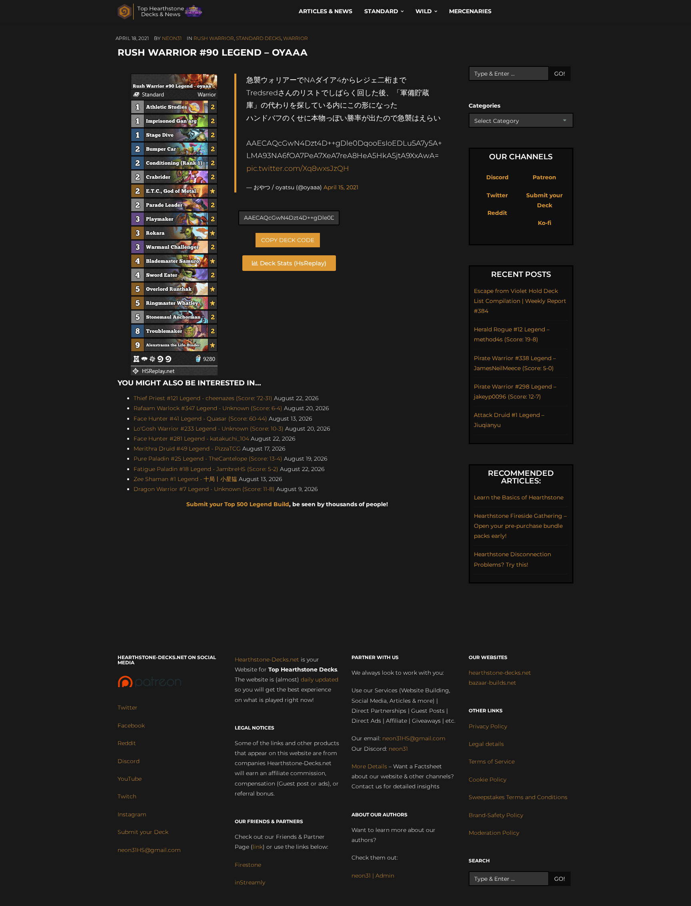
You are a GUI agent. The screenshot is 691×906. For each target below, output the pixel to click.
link (258, 846)
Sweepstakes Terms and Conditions (518, 797)
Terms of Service (492, 761)
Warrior (295, 38)
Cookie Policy (487, 779)
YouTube (130, 778)
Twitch (127, 796)
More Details (369, 766)
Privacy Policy (488, 726)
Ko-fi (544, 222)
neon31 (172, 38)
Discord (497, 177)
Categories (484, 105)
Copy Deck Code (287, 240)
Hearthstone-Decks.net (267, 659)
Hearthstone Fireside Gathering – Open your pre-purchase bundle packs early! (520, 525)
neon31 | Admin (372, 875)
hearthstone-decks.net (500, 672)
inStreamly (250, 882)
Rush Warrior (214, 38)
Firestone (248, 864)
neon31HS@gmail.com (149, 850)
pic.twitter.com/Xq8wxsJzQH (297, 168)
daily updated (319, 679)
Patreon (544, 177)
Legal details (486, 744)
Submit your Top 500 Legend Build (237, 504)
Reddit (497, 212)
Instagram (132, 814)
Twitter (497, 195)
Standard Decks (258, 38)
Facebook (131, 725)
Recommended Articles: (521, 477)
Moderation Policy (494, 832)
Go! (559, 73)
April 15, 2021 (341, 187)
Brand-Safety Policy (496, 815)
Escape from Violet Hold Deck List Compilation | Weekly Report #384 (520, 301)
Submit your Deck (143, 832)
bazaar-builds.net (492, 682)
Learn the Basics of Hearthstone (518, 497)
